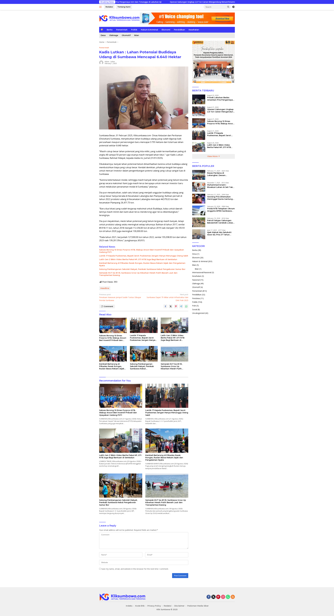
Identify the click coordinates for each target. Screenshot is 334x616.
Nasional (196, 279)
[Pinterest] (218, 597)
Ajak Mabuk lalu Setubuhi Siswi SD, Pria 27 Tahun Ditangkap (219, 233)
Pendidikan (179, 30)
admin (107, 61)
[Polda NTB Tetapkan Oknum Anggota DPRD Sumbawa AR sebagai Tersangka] (198, 210)
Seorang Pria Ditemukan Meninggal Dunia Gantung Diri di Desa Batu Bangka (220, 198)
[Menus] (101, 7)
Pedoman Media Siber (198, 606)
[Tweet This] (171, 306)
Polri (194, 305)
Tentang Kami (123, 7)
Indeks (129, 606)
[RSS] (233, 597)
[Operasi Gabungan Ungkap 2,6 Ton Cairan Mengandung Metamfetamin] (198, 111)
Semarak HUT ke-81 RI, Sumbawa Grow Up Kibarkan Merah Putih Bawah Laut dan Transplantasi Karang (138, 274)
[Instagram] (223, 597)
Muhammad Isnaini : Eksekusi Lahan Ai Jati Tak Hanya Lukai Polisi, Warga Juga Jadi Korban (220, 186)
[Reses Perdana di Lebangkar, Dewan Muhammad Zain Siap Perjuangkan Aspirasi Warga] (198, 175)
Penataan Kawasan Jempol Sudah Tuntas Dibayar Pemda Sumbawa (120, 297)
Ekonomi (166, 30)
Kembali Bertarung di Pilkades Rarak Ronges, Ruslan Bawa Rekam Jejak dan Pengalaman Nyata (142, 264)
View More (212, 156)
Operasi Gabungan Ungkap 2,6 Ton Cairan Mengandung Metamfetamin (166, 2)
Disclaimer (179, 606)
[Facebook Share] (165, 306)
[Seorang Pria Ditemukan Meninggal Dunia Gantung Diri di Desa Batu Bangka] (198, 199)
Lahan (112, 61)
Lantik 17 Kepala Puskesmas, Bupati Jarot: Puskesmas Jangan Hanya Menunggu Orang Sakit (143, 256)
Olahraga (113, 35)
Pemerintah (121, 30)
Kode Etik (140, 606)
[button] (228, 7)
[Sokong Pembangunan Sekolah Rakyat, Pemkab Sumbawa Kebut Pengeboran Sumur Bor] (144, 354)
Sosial (194, 309)
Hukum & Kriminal (149, 30)
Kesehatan (194, 30)
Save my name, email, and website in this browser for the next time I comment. (135, 569)
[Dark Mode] (233, 7)
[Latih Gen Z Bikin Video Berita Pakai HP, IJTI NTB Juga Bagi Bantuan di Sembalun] (174, 325)
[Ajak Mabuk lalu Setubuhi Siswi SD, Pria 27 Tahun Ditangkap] (198, 234)
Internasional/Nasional (201, 272)
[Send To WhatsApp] (186, 306)
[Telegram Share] (181, 306)
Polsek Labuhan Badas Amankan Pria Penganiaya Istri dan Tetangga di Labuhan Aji (220, 98)
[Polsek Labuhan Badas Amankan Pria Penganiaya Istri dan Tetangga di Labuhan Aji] (198, 99)
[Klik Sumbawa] (119, 18)
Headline (104, 288)
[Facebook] (209, 597)
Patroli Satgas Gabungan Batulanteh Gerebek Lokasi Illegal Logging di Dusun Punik (220, 221)
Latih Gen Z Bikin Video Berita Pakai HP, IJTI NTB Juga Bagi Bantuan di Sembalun (138, 259)
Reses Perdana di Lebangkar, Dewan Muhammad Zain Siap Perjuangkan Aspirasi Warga (221, 174)
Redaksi (109, 7)
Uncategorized (198, 313)
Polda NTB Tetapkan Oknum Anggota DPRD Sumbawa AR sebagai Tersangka (221, 209)
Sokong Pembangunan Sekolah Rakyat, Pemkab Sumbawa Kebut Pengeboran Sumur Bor (142, 269)
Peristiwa (196, 298)
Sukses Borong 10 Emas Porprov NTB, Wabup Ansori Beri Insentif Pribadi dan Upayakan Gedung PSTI (141, 251)
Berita (109, 30)
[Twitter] (213, 597)
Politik (134, 30)
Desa (103, 35)
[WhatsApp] (228, 597)
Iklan (136, 35)
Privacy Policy (154, 606)
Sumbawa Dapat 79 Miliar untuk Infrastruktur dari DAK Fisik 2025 (167, 297)
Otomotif (126, 35)
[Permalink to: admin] (101, 62)
